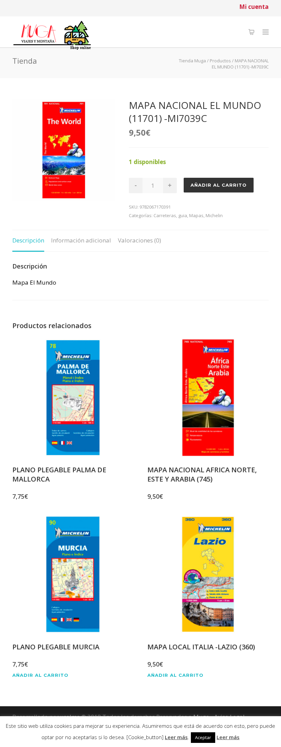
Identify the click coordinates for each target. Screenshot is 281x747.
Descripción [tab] (28, 240)
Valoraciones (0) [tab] (139, 240)
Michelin (214, 215)
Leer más (176, 737)
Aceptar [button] (203, 737)
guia (182, 215)
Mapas (196, 215)
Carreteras (165, 215)
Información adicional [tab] (81, 240)
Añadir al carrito (219, 185)
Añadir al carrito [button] (40, 675)
